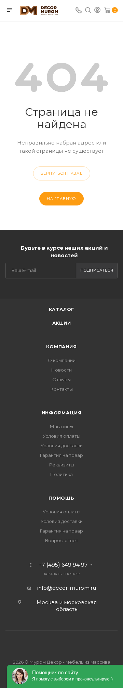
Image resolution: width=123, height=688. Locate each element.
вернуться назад (62, 173)
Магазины (61, 426)
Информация (62, 412)
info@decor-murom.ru (66, 588)
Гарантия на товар (61, 455)
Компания (61, 346)
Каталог (61, 309)
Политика (61, 474)
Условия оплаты (61, 436)
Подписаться (96, 270)
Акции (61, 323)
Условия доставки (62, 445)
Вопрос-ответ (61, 540)
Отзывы (61, 379)
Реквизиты (61, 464)
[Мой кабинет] (97, 11)
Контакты (62, 389)
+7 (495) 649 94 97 (63, 565)
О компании (62, 360)
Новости (61, 370)
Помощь (61, 498)
